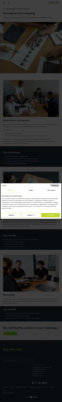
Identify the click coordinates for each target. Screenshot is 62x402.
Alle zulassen (50, 215)
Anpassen (30, 215)
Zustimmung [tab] (10, 190)
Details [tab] (31, 190)
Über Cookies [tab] (51, 190)
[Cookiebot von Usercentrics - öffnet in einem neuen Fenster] (53, 185)
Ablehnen (11, 215)
